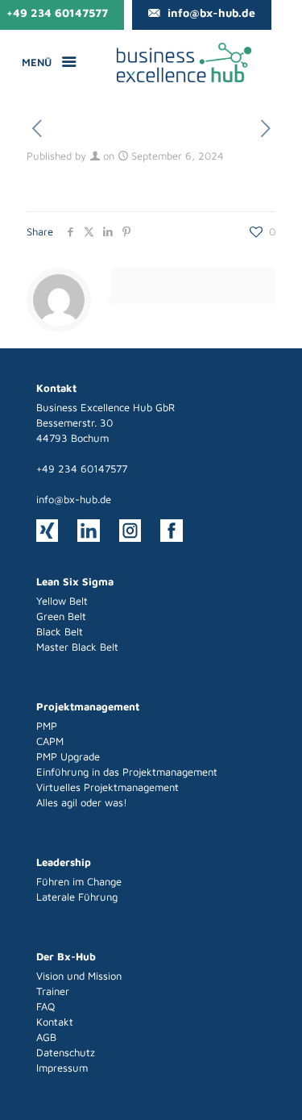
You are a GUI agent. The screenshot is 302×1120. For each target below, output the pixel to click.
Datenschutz (65, 1052)
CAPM (50, 741)
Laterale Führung (77, 896)
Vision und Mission (79, 975)
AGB (46, 1036)
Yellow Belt (62, 600)
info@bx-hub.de (73, 499)
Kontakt (54, 1021)
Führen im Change (79, 881)
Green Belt (61, 616)
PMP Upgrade (68, 756)
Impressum (62, 1067)
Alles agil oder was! (81, 802)
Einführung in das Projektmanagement (126, 771)
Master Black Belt (77, 646)
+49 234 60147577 (81, 468)
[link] (184, 62)
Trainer (52, 991)
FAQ (45, 1006)
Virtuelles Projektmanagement (107, 787)
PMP (46, 725)
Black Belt (59, 631)
